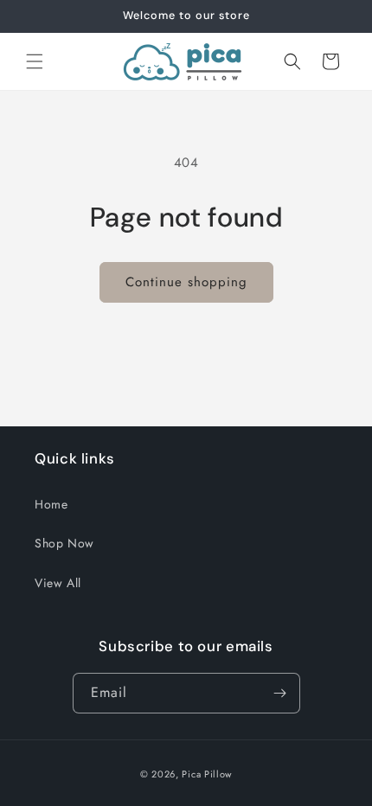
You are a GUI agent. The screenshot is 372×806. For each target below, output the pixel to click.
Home (51, 504)
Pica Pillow (207, 774)
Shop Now (64, 543)
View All (58, 583)
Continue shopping (186, 281)
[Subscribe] (280, 693)
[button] (35, 61)
